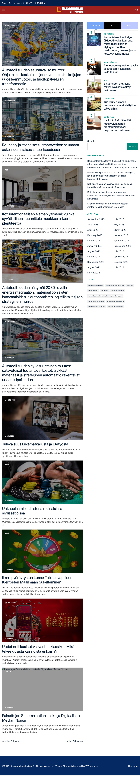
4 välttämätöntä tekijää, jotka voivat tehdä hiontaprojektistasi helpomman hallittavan (118, 125)
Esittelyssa (10, 602)
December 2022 (95, 262)
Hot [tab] (113, 25)
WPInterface (91, 766)
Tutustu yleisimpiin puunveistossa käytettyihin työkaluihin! (120, 105)
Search (90, 141)
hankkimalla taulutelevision (115, 285)
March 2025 (120, 230)
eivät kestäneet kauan (95, 285)
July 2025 (119, 219)
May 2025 (119, 224)
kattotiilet (130, 285)
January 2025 (121, 235)
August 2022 (93, 267)
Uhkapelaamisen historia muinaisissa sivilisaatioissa (32, 511)
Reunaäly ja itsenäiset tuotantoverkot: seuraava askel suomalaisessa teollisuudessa (40, 147)
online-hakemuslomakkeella (98, 296)
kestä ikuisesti (93, 291)
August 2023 (93, 251)
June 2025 (92, 224)
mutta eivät (104, 291)
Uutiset (8, 671)
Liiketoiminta (11, 400)
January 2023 (121, 256)
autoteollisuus (11, 26)
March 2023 (93, 256)
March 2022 (93, 272)
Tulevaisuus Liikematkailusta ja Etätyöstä (35, 444)
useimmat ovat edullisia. (96, 307)
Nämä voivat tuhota (117, 291)
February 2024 (121, 240)
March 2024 (93, 240)
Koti (6, 170)
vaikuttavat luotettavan (115, 307)
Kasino (8, 464)
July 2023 (119, 251)
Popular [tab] (96, 25)
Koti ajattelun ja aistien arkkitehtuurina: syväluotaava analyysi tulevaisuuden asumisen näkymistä (111, 195)
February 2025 (94, 235)
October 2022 (121, 262)
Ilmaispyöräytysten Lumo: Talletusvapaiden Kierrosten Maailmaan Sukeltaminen (37, 580)
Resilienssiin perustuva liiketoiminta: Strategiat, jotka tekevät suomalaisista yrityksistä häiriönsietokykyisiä (111, 175)
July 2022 (119, 267)
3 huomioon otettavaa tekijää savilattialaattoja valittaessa (117, 87)
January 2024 (94, 246)
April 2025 (92, 230)
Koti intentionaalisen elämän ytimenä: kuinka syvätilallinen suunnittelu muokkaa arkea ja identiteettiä (38, 219)
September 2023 (122, 246)
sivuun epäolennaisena (96, 301)
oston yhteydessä (116, 296)
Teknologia (10, 101)
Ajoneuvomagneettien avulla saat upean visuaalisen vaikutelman (121, 69)
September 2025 (95, 219)
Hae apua (133, 766)
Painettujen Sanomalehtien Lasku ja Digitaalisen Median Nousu (41, 718)
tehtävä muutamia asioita (115, 301)
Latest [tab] (129, 25)
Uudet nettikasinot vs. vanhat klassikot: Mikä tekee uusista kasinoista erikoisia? (38, 649)
